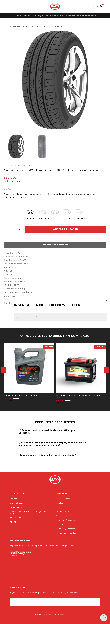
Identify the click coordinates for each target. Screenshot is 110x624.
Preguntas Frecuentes (66, 520)
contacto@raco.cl (17, 503)
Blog (58, 507)
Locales (59, 503)
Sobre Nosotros (63, 499)
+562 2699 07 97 (18, 518)
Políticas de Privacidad (66, 533)
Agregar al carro (65, 229)
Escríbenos (14, 499)
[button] (3, 370)
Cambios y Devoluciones (67, 516)
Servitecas (61, 524)
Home (6, 26)
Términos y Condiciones (66, 529)
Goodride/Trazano (17, 166)
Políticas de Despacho (66, 512)
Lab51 (75, 614)
